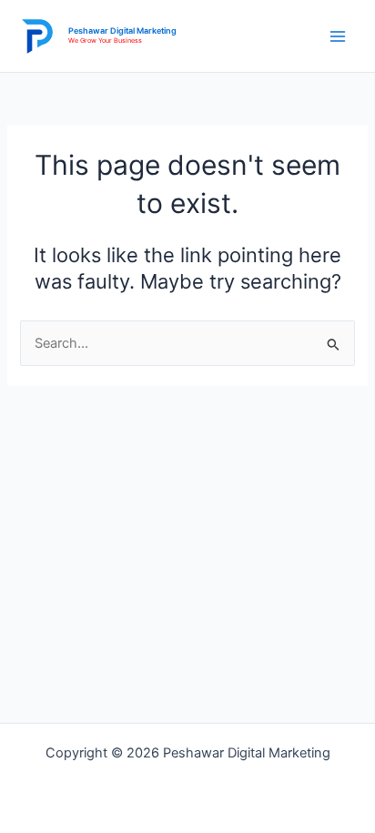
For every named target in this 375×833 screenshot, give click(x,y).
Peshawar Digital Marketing (122, 30)
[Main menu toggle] (338, 36)
